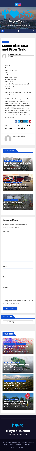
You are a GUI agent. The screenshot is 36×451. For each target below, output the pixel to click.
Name (5, 266)
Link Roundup (19, 444)
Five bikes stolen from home (15, 203)
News (12, 160)
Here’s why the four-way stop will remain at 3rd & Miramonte (16, 403)
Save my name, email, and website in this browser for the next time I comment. (18, 302)
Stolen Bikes (6, 42)
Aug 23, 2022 (9, 406)
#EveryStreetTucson (10, 344)
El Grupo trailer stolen (15, 185)
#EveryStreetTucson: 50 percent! (16, 347)
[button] (33, 31)
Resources (27, 444)
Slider (24, 344)
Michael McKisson (15, 54)
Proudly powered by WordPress (9, 442)
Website (5, 287)
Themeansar (31, 442)
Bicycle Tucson (18, 21)
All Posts (7, 160)
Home (5, 444)
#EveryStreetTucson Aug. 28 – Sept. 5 (16, 365)
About (12, 447)
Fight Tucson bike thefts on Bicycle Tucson (17, 164)
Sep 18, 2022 (9, 351)
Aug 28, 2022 (9, 388)
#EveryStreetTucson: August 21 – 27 (14, 384)
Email (5, 277)
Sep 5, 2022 (9, 370)
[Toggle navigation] (18, 31)
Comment (6, 231)
